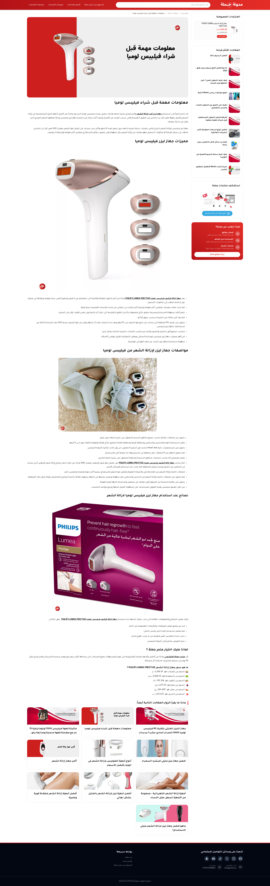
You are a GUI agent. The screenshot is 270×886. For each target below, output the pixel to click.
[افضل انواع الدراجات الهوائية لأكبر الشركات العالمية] (234, 133)
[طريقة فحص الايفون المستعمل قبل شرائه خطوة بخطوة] (234, 120)
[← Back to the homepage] (231, 5)
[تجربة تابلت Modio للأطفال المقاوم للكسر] (234, 170)
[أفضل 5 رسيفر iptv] (234, 59)
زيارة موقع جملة (217, 255)
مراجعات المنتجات (36, 5)
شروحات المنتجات (55, 5)
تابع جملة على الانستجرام (215, 213)
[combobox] (161, 5)
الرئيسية (184, 13)
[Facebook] (240, 858)
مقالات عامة (173, 13)
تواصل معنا (127, 861)
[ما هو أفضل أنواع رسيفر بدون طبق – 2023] (234, 71)
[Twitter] (227, 858)
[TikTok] (220, 858)
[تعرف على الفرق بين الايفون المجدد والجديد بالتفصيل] (234, 108)
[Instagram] (233, 858)
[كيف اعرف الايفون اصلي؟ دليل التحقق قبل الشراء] (234, 83)
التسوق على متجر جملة (94, 5)
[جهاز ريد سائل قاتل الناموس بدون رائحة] (234, 145)
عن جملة (128, 858)
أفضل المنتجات (73, 5)
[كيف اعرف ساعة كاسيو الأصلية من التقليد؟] (234, 157)
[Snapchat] (206, 858)
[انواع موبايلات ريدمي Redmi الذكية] (234, 96)
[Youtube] (213, 858)
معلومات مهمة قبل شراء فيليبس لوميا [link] (148, 13)
